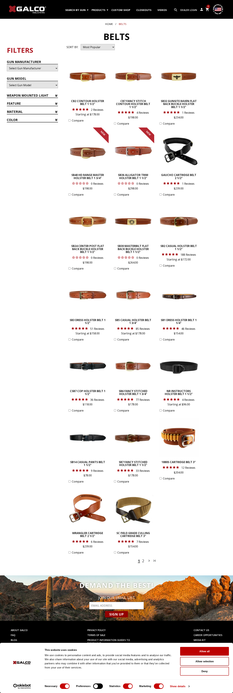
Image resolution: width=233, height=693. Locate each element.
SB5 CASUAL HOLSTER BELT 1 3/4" (133, 322)
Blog (14, 640)
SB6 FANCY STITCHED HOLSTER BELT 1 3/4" (133, 393)
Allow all (204, 651)
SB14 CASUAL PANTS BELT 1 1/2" (87, 464)
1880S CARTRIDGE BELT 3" (179, 462)
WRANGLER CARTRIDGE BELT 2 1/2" (87, 535)
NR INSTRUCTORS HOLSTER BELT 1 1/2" (179, 393)
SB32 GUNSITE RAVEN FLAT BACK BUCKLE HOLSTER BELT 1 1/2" (179, 104)
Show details (177, 686)
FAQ (13, 635)
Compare (78, 120)
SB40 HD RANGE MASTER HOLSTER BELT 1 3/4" (87, 177)
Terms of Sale (96, 635)
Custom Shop (120, 10)
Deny (204, 671)
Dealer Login (188, 10)
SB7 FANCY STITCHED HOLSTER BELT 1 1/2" (133, 464)
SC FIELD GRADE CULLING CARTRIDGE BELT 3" (133, 535)
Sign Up (116, 614)
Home (109, 24)
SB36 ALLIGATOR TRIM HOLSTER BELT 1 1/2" (133, 177)
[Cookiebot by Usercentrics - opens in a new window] (22, 686)
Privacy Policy (96, 630)
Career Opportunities (208, 635)
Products (98, 10)
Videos (162, 10)
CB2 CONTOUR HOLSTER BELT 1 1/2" (87, 103)
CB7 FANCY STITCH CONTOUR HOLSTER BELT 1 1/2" (133, 104)
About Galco (19, 630)
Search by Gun (75, 10)
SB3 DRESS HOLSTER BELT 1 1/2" (88, 322)
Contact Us (201, 630)
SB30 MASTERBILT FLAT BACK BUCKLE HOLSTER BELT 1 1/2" (133, 249)
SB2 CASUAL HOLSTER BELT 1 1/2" (179, 248)
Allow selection (204, 661)
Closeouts (143, 10)
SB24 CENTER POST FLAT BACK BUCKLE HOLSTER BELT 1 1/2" (87, 249)
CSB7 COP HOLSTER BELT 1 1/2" (87, 393)
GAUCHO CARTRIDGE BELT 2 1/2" (178, 177)
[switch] (98, 686)
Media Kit (200, 640)
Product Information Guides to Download (108, 641)
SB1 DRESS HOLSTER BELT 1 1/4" (179, 322)
